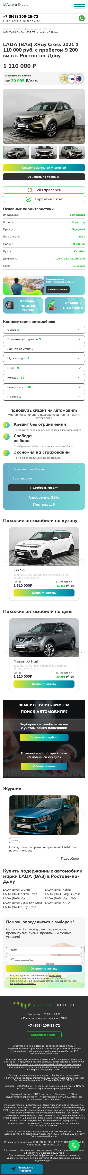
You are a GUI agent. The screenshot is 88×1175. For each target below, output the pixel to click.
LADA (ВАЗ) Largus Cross (62, 894)
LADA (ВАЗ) (31, 29)
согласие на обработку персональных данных (53, 1067)
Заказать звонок (58, 289)
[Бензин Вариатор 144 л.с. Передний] (44, 637)
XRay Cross (45, 29)
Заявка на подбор (44, 737)
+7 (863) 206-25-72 (20, 16)
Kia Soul (20, 570)
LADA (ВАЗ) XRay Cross (19, 907)
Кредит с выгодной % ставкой (44, 167)
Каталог (18, 29)
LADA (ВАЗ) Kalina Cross (20, 894)
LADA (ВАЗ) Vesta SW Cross (23, 902)
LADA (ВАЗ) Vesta (15, 898)
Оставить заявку (44, 593)
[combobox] (44, 469)
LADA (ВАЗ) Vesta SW (60, 898)
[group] (44, 116)
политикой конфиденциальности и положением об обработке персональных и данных (38, 978)
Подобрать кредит (44, 487)
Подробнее (70, 858)
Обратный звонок (44, 1035)
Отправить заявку (44, 968)
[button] (80, 116)
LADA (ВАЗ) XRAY (57, 902)
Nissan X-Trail (26, 661)
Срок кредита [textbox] (22, 478)
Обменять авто (44, 766)
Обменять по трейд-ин (44, 177)
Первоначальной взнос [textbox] (28, 469)
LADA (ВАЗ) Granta (16, 889)
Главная (7, 29)
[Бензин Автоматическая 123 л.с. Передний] (44, 546)
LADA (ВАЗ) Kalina (58, 889)
